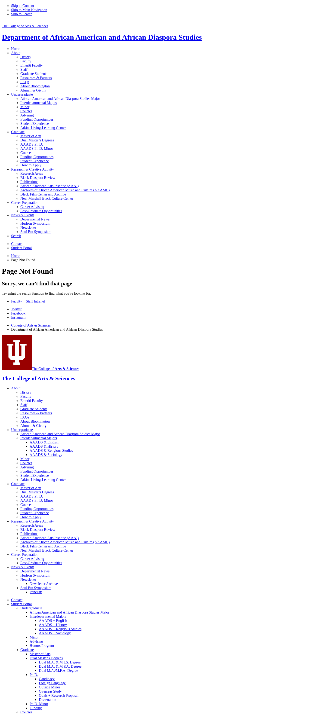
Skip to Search (21, 14)
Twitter (16, 309)
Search (16, 236)
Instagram (18, 317)
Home (15, 49)
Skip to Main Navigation (29, 10)
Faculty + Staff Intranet (28, 301)
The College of (55, 369)
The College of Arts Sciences (25, 26)
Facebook (18, 313)
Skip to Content (22, 6)
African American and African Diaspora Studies (102, 37)
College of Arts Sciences (31, 325)
